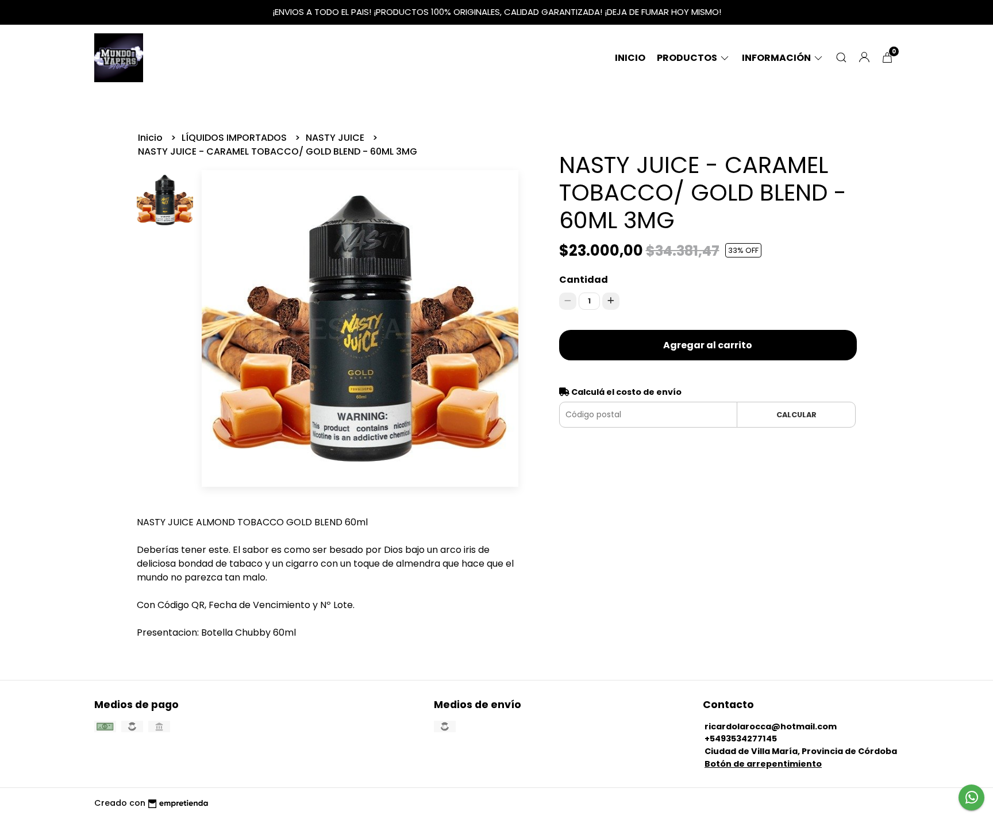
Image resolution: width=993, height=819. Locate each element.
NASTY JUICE (336, 137)
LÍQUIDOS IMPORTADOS (235, 137)
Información (777, 57)
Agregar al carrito (707, 345)
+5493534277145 (741, 738)
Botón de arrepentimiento (763, 764)
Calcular (796, 415)
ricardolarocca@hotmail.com (771, 726)
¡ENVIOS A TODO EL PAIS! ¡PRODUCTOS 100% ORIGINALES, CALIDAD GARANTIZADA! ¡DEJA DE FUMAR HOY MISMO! (496, 12)
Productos (688, 57)
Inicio (630, 57)
